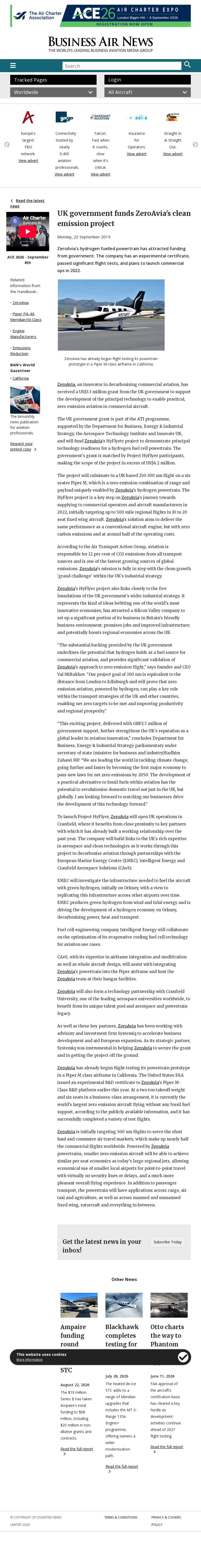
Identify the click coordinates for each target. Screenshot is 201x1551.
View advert (32, 174)
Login (114, 79)
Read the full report (76, 1448)
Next (194, 144)
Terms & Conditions (120, 1517)
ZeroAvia (21, 302)
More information (29, 1359)
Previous (6, 144)
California (21, 378)
